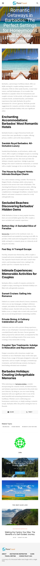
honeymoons (16, 426)
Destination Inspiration (20, 529)
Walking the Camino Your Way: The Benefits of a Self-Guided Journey (20, 533)
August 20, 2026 (22, 537)
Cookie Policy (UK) (25, 556)
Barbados (6, 426)
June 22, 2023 (17, 491)
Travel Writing (10, 556)
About (4, 554)
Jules (20, 452)
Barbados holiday (21, 384)
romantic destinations (30, 426)
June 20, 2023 (17, 468)
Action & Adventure (15, 461)
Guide (32, 554)
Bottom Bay (5, 234)
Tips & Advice (27, 461)
